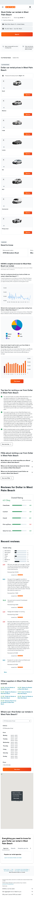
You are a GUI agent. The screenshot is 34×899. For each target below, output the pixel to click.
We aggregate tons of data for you (11, 891)
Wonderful (8, 550)
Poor (6, 561)
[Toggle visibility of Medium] (8, 334)
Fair (6, 558)
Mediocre (7, 559)
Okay (6, 556)
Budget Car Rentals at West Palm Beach (8, 692)
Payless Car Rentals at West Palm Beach (25, 688)
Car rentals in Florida (8, 870)
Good (6, 554)
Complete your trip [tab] (23, 848)
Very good (7, 552)
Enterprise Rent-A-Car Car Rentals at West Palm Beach (8, 702)
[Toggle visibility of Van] (8, 338)
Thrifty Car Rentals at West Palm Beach (8, 697)
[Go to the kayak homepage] (10, 7)
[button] (2, 7)
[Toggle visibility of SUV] (20, 334)
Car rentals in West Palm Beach (21, 870)
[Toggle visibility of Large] (20, 336)
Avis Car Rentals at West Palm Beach (8, 688)
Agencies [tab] (5, 848)
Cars (12, 869)
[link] (17, 381)
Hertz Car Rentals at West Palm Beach (25, 692)
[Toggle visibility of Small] (8, 336)
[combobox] (6, 17)
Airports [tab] (13, 848)
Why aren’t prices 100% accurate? (11, 894)
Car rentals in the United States (22, 869)
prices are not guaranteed (7, 884)
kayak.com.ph (6, 869)
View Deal (28, 94)
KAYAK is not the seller (8, 888)
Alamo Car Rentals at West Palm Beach (25, 697)
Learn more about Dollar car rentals (12, 857)
